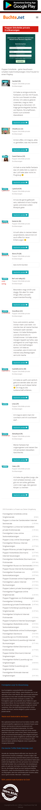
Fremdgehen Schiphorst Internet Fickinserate (20, 616)
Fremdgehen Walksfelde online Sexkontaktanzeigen (20, 625)
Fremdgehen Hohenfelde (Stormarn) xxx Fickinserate (20, 560)
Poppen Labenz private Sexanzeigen (20, 588)
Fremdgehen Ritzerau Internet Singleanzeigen (20, 544)
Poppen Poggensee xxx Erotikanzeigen (20, 598)
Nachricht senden (19, 123)
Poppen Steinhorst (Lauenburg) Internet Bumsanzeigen (20, 642)
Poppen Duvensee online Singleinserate (20, 578)
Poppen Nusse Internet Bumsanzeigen (20, 569)
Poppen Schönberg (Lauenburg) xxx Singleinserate (20, 609)
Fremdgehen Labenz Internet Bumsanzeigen (20, 583)
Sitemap (20, 807)
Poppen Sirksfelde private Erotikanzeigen (21, 85)
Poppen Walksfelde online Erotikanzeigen (20, 630)
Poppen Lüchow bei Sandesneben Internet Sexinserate (20, 522)
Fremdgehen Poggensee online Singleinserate (20, 593)
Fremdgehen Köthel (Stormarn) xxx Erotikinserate (20, 648)
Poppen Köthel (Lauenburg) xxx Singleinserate (20, 667)
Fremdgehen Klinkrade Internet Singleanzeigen (20, 674)
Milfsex (20, 805)
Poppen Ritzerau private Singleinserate (20, 549)
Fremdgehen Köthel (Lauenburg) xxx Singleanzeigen (20, 661)
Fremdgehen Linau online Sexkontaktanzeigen (20, 535)
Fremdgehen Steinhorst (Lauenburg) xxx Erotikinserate (20, 635)
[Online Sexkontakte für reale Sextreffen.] (13, 17)
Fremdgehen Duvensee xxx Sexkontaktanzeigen (20, 574)
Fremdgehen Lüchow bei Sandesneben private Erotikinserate (20, 528)
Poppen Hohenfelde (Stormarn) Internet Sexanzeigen (20, 554)
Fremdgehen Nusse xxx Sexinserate (20, 565)
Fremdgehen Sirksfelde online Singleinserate (20, 515)
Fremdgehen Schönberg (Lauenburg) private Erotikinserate (20, 603)
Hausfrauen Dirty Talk (30, 805)
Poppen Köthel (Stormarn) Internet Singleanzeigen (20, 654)
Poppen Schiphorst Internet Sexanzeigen (20, 620)
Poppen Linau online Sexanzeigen (20, 539)
